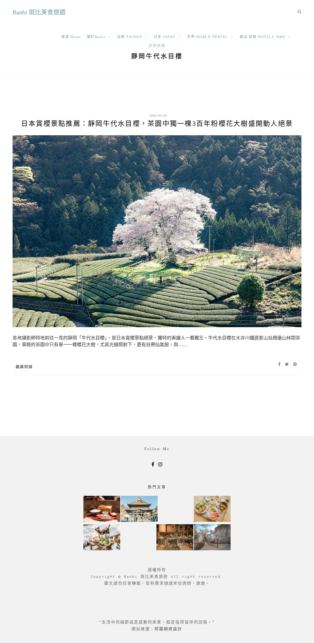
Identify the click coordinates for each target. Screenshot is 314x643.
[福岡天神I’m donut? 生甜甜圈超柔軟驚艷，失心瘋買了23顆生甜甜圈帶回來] (174, 537)
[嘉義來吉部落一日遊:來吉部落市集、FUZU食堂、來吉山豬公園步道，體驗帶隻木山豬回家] (101, 537)
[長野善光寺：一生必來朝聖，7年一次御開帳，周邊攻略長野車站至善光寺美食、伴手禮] (139, 509)
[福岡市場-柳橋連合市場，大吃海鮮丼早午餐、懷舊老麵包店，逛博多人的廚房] (212, 509)
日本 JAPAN (164, 37)
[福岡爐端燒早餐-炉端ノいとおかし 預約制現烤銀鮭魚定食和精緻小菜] (101, 509)
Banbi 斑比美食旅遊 (39, 12)
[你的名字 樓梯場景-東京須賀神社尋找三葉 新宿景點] (212, 537)
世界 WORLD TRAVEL (207, 37)
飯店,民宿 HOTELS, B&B (262, 37)
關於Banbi (96, 37)
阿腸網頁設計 (168, 629)
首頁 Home (71, 37)
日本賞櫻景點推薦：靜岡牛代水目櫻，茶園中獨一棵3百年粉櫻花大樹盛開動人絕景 (157, 123)
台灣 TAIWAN (129, 37)
